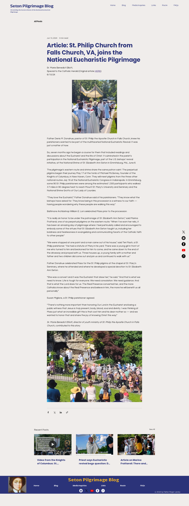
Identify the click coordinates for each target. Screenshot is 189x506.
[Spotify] (184, 238)
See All (152, 429)
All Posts (38, 21)
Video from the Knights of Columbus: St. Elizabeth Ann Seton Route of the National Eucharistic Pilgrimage (51, 461)
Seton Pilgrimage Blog (31, 6)
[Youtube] (184, 250)
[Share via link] (67, 412)
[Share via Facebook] (48, 412)
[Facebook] (184, 244)
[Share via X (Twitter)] (54, 412)
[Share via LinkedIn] (61, 412)
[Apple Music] (184, 256)
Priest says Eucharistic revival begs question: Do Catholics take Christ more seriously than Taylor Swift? (94, 461)
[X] (184, 232)
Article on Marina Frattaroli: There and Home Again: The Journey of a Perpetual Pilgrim (135, 461)
